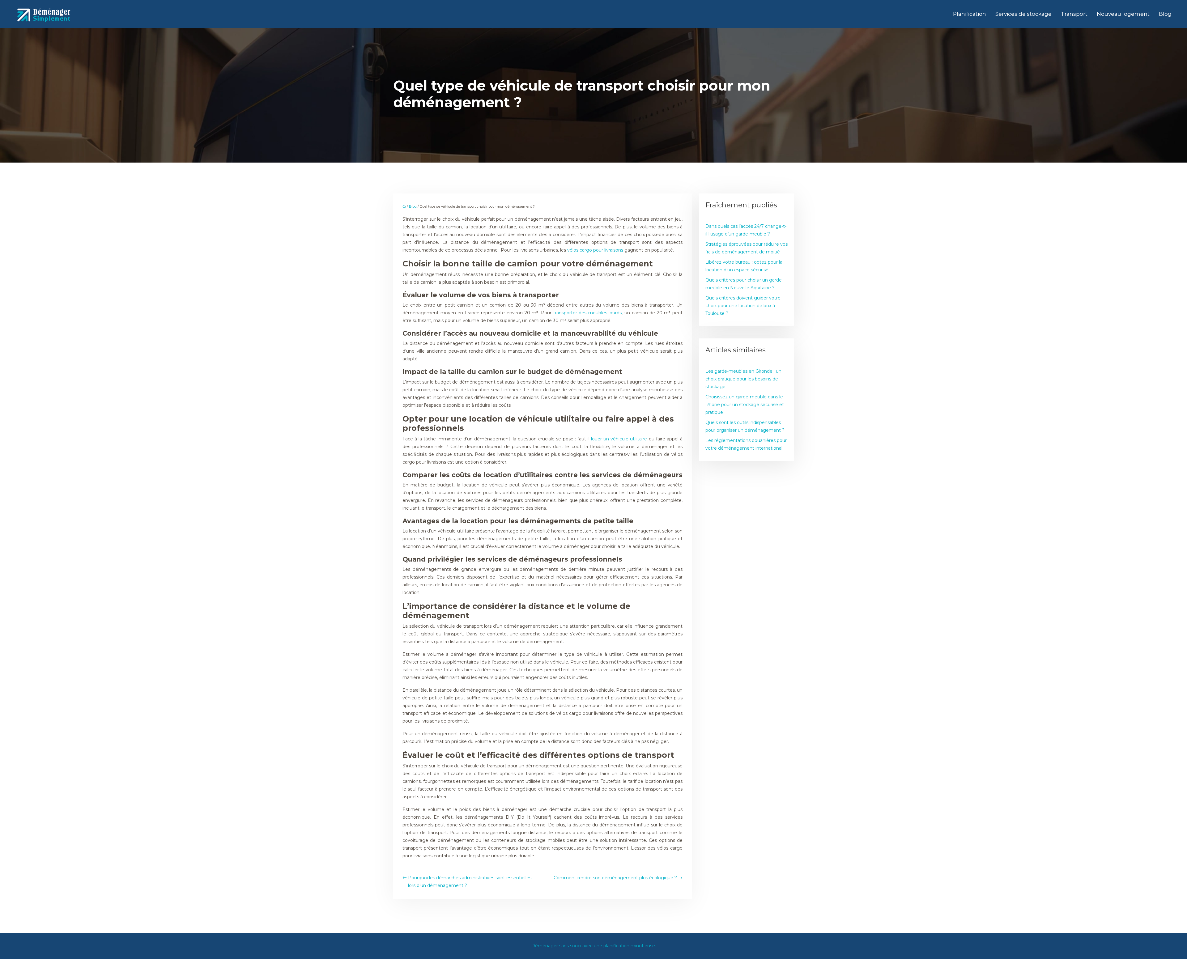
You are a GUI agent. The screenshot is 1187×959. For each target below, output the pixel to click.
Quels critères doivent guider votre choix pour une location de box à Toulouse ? (743, 305)
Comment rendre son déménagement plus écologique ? (615, 877)
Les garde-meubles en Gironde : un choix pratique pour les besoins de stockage (743, 378)
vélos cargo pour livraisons (595, 250)
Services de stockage (1023, 14)
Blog (1165, 14)
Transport (1074, 14)
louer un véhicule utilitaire (619, 439)
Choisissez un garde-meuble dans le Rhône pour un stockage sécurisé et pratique (744, 404)
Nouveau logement (1123, 14)
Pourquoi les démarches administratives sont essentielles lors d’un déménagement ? (469, 881)
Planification (969, 14)
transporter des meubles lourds (587, 313)
